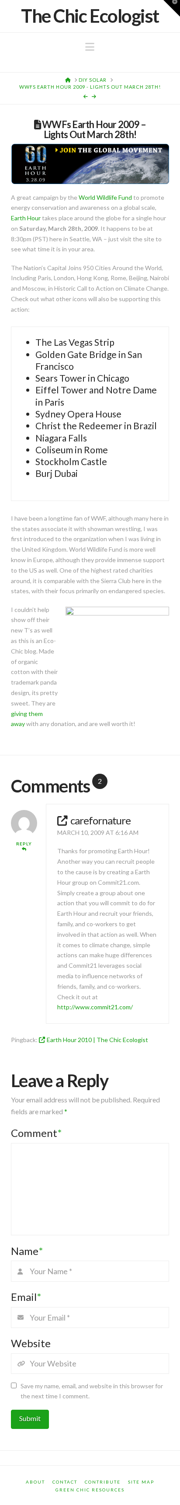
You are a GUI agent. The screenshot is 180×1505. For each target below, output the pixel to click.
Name (27, 1250)
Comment (36, 1132)
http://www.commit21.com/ (95, 1007)
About (35, 1481)
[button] (89, 47)
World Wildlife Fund (105, 197)
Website (31, 1343)
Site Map (141, 1481)
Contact (64, 1481)
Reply (24, 843)
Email (26, 1296)
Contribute (103, 1481)
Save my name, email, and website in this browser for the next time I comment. (92, 1391)
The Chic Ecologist (90, 16)
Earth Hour (26, 218)
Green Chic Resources (90, 1489)
